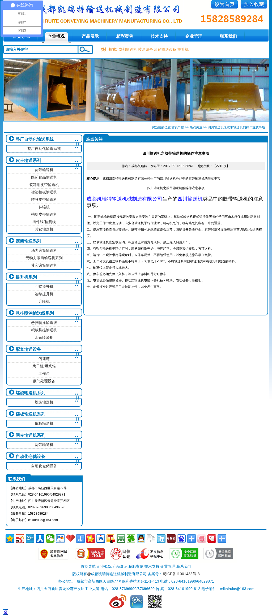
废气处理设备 (44, 381)
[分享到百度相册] (60, 538)
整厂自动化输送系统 (35, 139)
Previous (12, 89)
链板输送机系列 (30, 414)
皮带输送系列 (28, 160)
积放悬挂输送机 (44, 330)
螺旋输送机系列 (30, 393)
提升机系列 (26, 277)
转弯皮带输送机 (44, 199)
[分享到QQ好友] (141, 538)
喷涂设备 (145, 49)
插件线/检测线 (44, 222)
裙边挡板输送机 (44, 192)
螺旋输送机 (44, 402)
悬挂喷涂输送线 (44, 322)
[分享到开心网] (90, 538)
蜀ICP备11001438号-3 (181, 574)
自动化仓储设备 (30, 456)
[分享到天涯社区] (161, 538)
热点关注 (196, 127)
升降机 (44, 301)
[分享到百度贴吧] (100, 538)
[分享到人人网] (40, 538)
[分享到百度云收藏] (70, 538)
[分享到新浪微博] (20, 538)
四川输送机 (155, 188)
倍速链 (44, 359)
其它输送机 (44, 229)
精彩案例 (124, 36)
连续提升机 (44, 294)
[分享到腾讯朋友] (131, 538)
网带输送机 (44, 445)
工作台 (44, 373)
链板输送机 (44, 423)
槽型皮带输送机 (44, 214)
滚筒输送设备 (165, 49)
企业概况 (56, 36)
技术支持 (159, 36)
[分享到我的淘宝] (191, 538)
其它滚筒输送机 (44, 265)
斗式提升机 (44, 286)
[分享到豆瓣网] (121, 538)
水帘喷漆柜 (44, 337)
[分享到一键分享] (80, 538)
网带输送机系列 (30, 435)
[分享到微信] (50, 538)
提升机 (183, 49)
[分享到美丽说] (201, 538)
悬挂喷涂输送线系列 (35, 313)
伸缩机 (44, 207)
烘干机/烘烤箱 (44, 366)
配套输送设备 (28, 349)
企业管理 (193, 36)
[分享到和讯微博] (171, 538)
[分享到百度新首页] (181, 538)
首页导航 (178, 127)
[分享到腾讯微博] (30, 538)
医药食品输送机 (44, 177)
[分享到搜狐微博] (111, 538)
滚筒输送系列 (28, 241)
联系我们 (228, 36)
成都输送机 (127, 49)
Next (259, 89)
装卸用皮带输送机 (44, 185)
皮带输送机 (44, 170)
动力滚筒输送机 (44, 250)
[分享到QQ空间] (10, 538)
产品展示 (90, 36)
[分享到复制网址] (151, 538)
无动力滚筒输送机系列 (44, 258)
